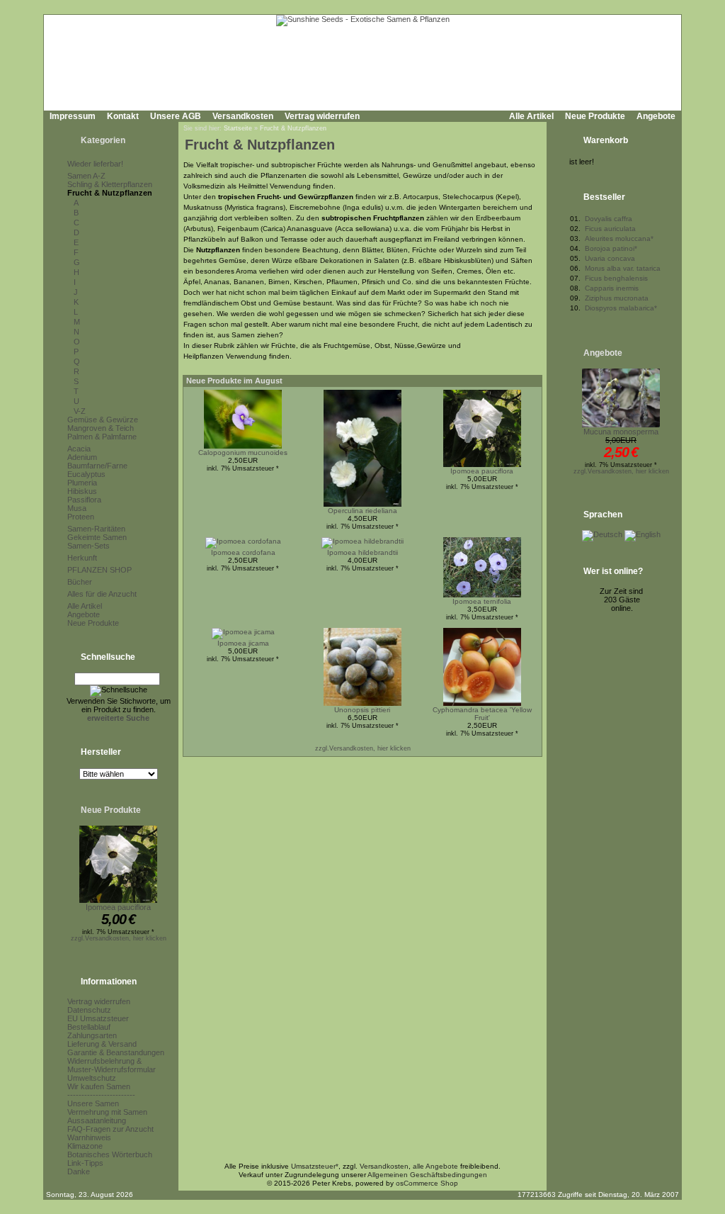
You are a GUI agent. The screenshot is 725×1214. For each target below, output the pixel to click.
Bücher (79, 582)
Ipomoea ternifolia (481, 601)
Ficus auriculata (610, 228)
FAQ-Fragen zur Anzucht (110, 1129)
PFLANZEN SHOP (99, 570)
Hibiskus (82, 491)
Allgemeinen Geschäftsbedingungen (427, 1175)
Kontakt (123, 116)
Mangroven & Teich (100, 428)
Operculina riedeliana (362, 511)
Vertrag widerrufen (322, 116)
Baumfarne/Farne (97, 465)
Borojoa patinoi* (611, 248)
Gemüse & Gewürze (102, 419)
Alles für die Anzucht (102, 594)
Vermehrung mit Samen (107, 1112)
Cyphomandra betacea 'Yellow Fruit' (482, 713)
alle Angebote (435, 1166)
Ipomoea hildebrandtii (362, 552)
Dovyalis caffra (608, 219)
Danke (78, 1171)
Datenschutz (89, 1010)
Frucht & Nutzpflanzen (109, 193)
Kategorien (103, 140)
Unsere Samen (93, 1103)
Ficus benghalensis (616, 278)
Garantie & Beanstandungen (115, 1052)
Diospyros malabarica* (621, 308)
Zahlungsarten (92, 1035)
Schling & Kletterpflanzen (109, 184)
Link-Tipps (85, 1163)
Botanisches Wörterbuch (109, 1154)
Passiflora (84, 499)
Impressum (73, 116)
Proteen (80, 516)
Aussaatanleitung (96, 1120)
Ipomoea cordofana (243, 552)
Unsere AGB (175, 116)
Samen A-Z (86, 176)
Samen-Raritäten (96, 528)
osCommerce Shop (427, 1183)
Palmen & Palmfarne (102, 436)
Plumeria (82, 482)
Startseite (238, 128)
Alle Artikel (531, 116)
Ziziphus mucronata (617, 298)
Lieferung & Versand (102, 1044)
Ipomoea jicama (243, 643)
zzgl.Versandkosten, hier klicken (118, 938)
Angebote (655, 116)
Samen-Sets (88, 545)
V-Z (80, 411)
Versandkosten (242, 116)
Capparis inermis (612, 288)
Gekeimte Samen (97, 537)
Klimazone (85, 1146)
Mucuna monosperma (620, 431)
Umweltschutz (91, 1078)
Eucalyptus (86, 474)
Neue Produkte (595, 116)
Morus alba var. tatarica (623, 268)
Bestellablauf (88, 1027)
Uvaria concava (610, 258)
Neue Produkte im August (234, 380)
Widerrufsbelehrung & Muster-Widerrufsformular (111, 1065)
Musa (76, 508)
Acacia (79, 448)
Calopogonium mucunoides (242, 452)
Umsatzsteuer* (314, 1166)
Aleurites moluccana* (619, 238)
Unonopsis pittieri (362, 710)
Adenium (82, 457)
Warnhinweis (89, 1137)
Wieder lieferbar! (95, 163)
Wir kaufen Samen (98, 1086)
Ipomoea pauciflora (118, 907)
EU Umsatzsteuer (98, 1018)
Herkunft (82, 557)
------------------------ (101, 1095)
